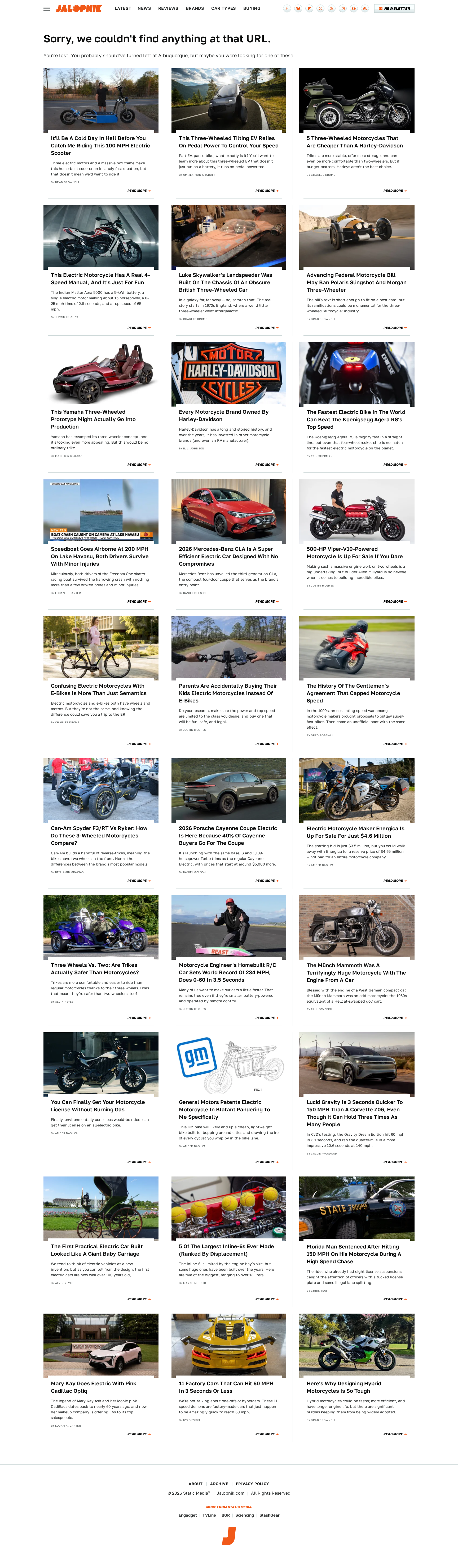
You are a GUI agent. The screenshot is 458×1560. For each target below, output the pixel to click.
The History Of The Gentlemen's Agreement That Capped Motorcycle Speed (353, 693)
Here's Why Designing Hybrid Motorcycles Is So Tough (344, 1387)
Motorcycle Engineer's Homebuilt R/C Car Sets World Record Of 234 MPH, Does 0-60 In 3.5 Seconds (227, 972)
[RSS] (365, 8)
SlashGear (269, 1515)
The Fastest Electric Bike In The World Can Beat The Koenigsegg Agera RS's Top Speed (356, 419)
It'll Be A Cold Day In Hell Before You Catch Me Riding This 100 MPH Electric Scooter (100, 145)
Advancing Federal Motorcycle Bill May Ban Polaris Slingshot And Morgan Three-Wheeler (357, 282)
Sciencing (244, 1515)
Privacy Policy (252, 1484)
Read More (137, 190)
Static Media (195, 1493)
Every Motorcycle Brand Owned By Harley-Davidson (224, 415)
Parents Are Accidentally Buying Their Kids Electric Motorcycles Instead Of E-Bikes (228, 693)
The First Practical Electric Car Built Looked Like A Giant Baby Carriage (97, 1250)
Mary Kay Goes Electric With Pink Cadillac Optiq (93, 1387)
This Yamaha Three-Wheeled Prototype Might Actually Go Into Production (93, 419)
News (144, 8)
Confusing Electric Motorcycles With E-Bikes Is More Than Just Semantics (99, 689)
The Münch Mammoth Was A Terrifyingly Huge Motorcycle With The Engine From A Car (356, 972)
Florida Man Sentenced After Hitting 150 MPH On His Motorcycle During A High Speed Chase (354, 1254)
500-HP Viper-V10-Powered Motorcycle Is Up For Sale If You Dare (355, 553)
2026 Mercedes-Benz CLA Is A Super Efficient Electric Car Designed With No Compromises (228, 556)
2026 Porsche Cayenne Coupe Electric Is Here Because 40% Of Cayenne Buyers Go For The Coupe (228, 835)
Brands (195, 8)
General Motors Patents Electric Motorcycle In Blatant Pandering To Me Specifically (224, 1109)
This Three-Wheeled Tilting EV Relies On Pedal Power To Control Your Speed (229, 142)
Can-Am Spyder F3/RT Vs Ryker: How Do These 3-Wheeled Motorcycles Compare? (99, 835)
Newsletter (397, 8)
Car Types (223, 8)
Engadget (188, 1515)
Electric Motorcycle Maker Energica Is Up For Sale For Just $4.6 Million (355, 832)
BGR (226, 1515)
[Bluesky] (298, 8)
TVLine (209, 1515)
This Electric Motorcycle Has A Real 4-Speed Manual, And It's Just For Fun (100, 279)
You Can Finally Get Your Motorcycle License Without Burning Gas (98, 1106)
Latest (123, 8)
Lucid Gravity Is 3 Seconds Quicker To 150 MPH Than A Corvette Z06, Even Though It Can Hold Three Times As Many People (355, 1113)
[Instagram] (343, 8)
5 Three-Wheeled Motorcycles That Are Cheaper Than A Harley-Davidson (355, 142)
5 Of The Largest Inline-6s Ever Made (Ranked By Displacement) (226, 1250)
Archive (219, 1484)
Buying (252, 8)
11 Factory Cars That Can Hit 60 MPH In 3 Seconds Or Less (226, 1387)
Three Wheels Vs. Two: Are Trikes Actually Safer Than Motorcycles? (95, 969)
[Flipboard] (309, 8)
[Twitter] (320, 8)
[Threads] (332, 8)
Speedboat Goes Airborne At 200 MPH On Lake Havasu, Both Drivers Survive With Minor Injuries (100, 556)
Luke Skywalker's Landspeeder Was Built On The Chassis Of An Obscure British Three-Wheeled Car (225, 282)
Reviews (168, 8)
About (195, 1484)
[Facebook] (287, 8)
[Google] (354, 8)
